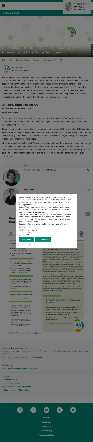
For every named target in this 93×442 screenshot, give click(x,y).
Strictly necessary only (30, 230)
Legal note (26, 244)
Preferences (26, 232)
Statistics (25, 235)
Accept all (26, 239)
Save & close (43, 239)
